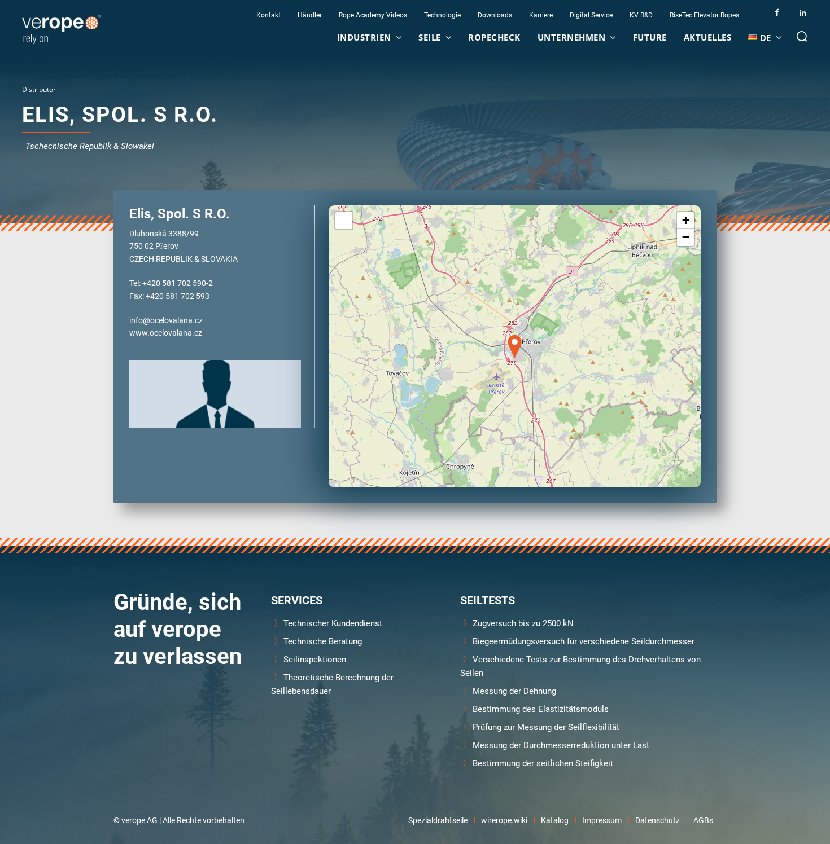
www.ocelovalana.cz (165, 332)
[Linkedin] (802, 13)
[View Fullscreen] (343, 220)
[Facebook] (777, 13)
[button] (802, 36)
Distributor (39, 89)
